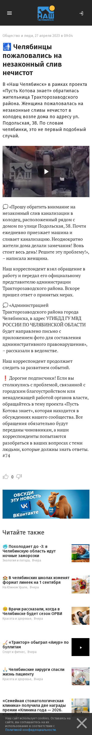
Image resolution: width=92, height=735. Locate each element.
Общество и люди (18, 36)
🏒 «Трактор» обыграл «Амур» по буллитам (36, 644)
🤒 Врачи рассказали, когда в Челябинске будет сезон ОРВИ (32, 611)
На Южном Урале (15, 587)
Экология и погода (16, 560)
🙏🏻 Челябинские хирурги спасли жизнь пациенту (33, 671)
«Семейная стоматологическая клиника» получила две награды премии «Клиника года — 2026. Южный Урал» (34, 708)
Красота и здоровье (17, 618)
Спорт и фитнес (14, 652)
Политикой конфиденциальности (30, 730)
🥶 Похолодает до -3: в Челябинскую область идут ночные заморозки (29, 551)
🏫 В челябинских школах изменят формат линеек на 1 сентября (36, 580)
